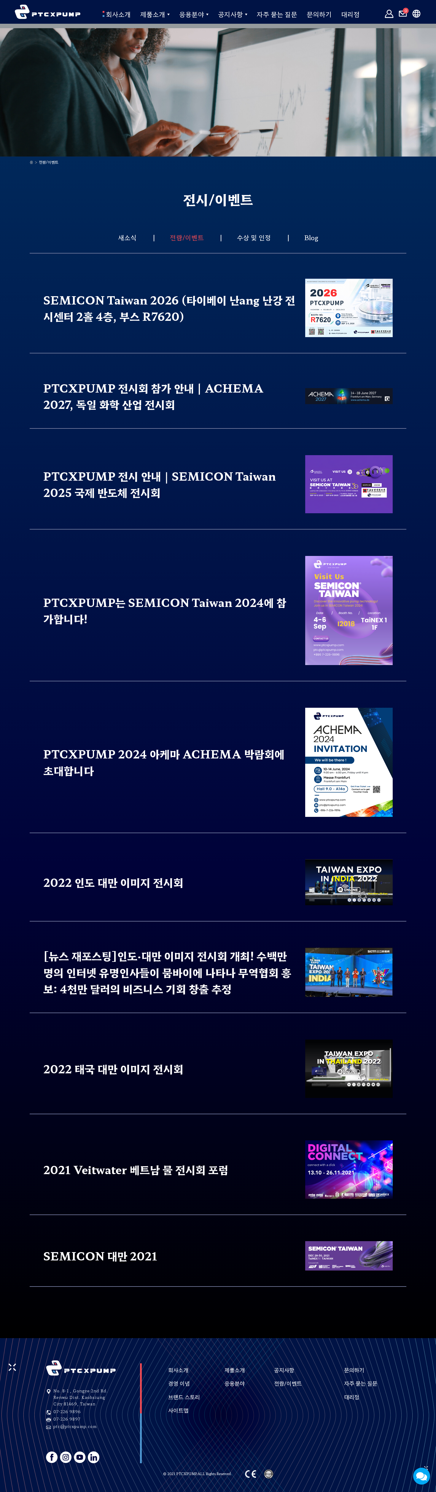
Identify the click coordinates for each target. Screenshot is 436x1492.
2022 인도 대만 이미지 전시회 (113, 882)
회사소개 (117, 14)
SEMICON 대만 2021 (100, 1256)
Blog (311, 237)
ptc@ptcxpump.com (75, 1426)
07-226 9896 (67, 1411)
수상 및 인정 (254, 237)
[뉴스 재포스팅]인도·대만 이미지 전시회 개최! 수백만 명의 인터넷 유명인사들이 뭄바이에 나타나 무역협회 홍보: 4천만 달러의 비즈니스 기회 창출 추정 (167, 972)
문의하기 (319, 14)
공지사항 (230, 14)
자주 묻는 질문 (277, 14)
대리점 (350, 14)
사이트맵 (178, 1410)
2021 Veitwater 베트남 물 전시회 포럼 (135, 1169)
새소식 (127, 237)
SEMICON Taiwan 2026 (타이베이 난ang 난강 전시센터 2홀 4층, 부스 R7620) (169, 308)
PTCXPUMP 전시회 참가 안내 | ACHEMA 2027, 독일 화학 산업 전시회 (153, 396)
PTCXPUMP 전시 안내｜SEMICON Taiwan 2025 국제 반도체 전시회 (159, 484)
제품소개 (152, 14)
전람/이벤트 (187, 237)
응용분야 (191, 14)
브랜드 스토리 (184, 1397)
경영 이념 (179, 1383)
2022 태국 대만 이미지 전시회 (113, 1069)
